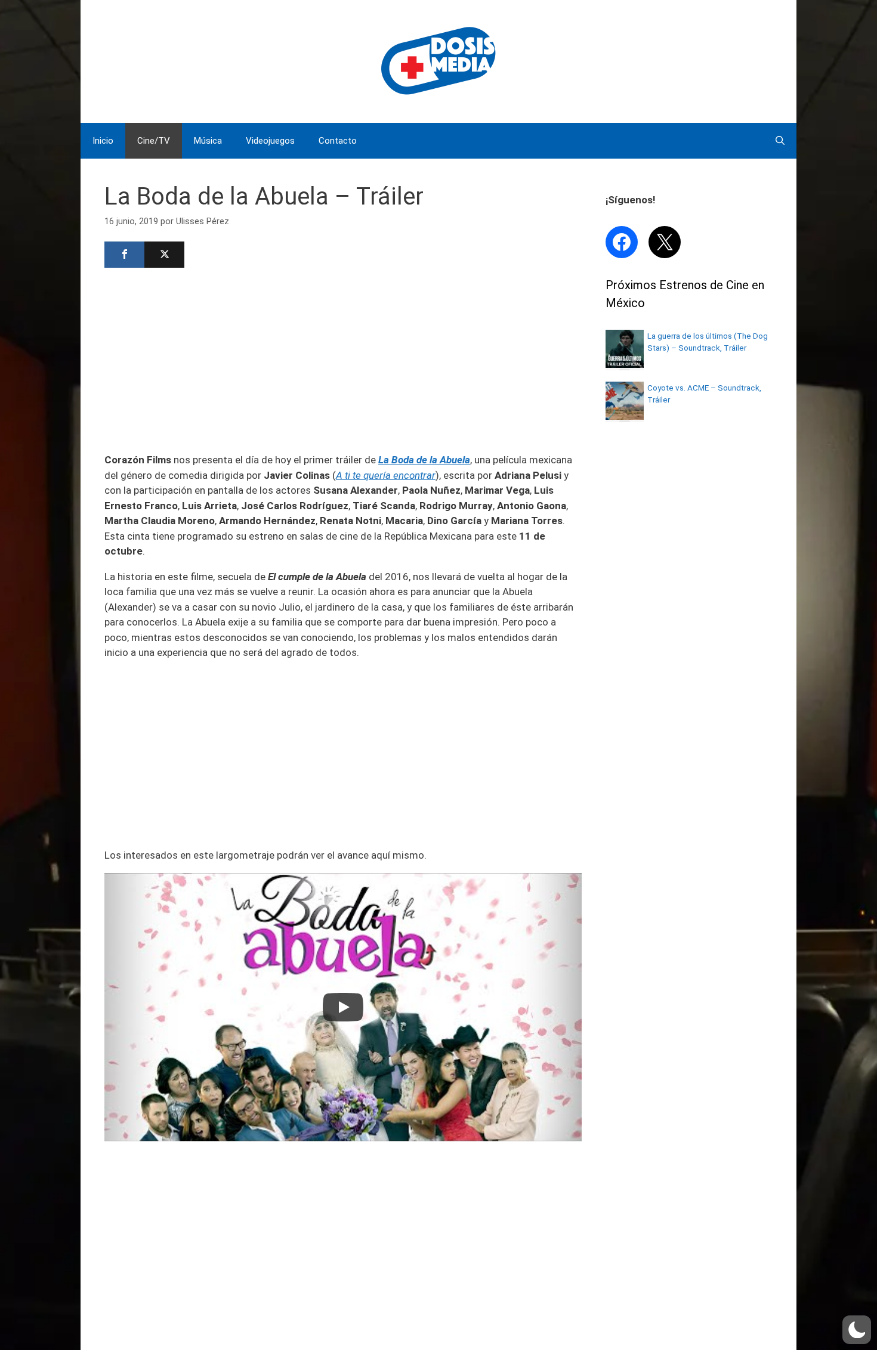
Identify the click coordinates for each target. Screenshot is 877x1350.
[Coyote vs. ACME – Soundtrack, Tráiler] (625, 416)
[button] (856, 1329)
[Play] (343, 1007)
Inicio (102, 140)
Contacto (338, 140)
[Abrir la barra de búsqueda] (780, 141)
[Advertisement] (343, 358)
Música (208, 140)
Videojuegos (270, 140)
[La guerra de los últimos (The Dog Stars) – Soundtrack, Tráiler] (625, 364)
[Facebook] (124, 254)
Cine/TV (153, 140)
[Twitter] (164, 254)
